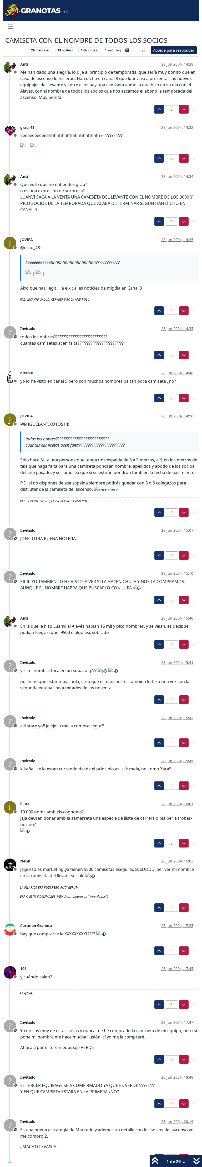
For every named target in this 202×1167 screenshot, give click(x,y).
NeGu (25, 861)
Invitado (28, 328)
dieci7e (26, 372)
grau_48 (27, 127)
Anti (24, 64)
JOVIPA (26, 239)
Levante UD (16, 50)
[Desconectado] (12, 67)
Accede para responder (173, 50)
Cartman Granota (36, 925)
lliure (24, 803)
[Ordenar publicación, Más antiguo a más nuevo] (144, 50)
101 (23, 968)
